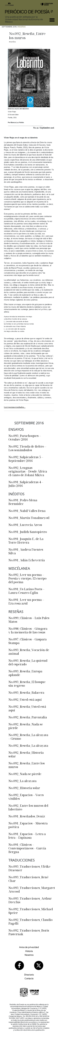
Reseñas (22, 27)
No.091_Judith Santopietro (27, 532)
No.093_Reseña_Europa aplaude (25, 673)
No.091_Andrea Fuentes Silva (25, 551)
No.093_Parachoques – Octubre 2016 (24, 437)
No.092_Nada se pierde (24, 774)
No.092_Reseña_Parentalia (27, 717)
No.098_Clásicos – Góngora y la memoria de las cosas (27, 630)
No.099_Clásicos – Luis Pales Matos (28, 620)
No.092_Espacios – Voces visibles (26, 797)
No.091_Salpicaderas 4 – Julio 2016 (25, 484)
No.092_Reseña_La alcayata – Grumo (28, 737)
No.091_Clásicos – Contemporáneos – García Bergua (27, 848)
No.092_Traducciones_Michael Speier (30, 911)
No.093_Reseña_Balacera (26, 692)
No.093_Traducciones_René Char (28, 879)
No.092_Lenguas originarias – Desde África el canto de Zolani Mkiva (27, 471)
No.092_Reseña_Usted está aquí (27, 708)
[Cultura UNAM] (9, 3)
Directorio (29, 974)
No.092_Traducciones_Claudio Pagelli (30, 921)
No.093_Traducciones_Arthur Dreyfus (30, 900)
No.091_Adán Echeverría (26, 560)
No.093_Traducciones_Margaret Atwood (31, 889)
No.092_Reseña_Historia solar (26, 754)
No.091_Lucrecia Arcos (25, 525)
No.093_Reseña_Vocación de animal (28, 652)
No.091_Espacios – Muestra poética (28, 825)
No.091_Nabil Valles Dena (26, 511)
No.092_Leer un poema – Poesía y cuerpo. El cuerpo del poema (27, 578)
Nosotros (29, 954)
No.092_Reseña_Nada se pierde (25, 726)
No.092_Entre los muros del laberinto (28, 807)
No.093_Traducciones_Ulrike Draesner (29, 868)
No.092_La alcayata (22, 781)
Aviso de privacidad (29, 947)
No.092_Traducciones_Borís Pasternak (28, 932)
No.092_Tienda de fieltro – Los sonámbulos (27, 448)
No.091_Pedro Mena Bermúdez (22, 502)
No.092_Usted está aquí (25, 699)
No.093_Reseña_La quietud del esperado (27, 662)
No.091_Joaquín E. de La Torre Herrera (25, 540)
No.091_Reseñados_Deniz (26, 816)
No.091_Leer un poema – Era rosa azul (26, 601)
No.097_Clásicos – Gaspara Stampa (27, 641)
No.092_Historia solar (24, 788)
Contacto (29, 978)
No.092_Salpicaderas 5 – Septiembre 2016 (25, 459)
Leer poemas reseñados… (14, 407)
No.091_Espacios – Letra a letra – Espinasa (27, 836)
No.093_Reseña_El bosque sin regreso (26, 684)
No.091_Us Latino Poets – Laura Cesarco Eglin (26, 591)
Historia (29, 951)
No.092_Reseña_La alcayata (28, 745)
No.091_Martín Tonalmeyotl (28, 518)
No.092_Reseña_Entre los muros (26, 765)
